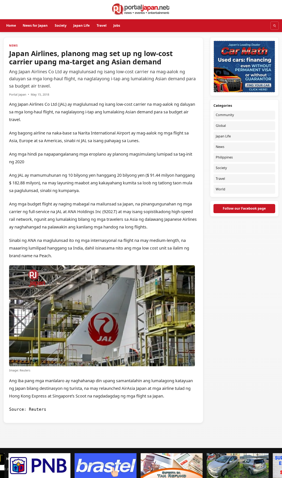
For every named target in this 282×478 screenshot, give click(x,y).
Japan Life (81, 25)
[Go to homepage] (141, 9)
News (13, 45)
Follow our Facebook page (244, 208)
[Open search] (274, 26)
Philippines (224, 157)
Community (225, 115)
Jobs (116, 25)
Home (11, 25)
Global (221, 125)
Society (60, 25)
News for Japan (35, 25)
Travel (102, 25)
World (220, 189)
